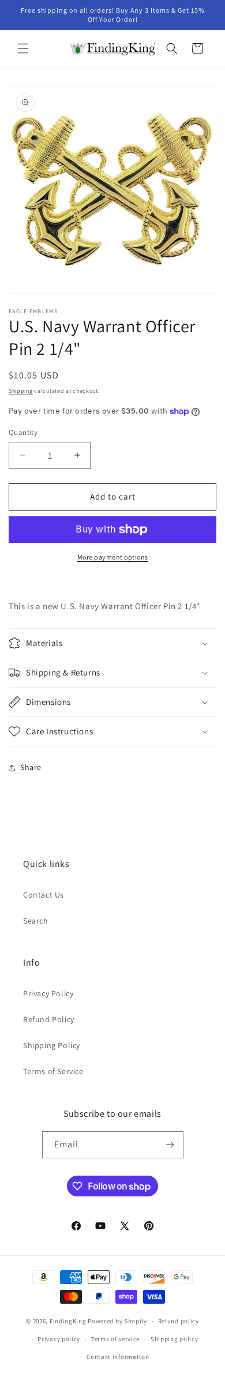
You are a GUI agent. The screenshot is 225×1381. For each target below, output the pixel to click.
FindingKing (68, 1321)
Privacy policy (59, 1339)
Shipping (21, 391)
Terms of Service (53, 1071)
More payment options (112, 557)
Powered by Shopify (117, 1321)
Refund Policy (48, 1019)
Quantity (23, 432)
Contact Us (43, 895)
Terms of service (115, 1339)
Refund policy (178, 1321)
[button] (23, 48)
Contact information (118, 1357)
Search (35, 920)
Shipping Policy (51, 1045)
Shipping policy (174, 1339)
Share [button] (31, 767)
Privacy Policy (48, 993)
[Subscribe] (170, 1144)
